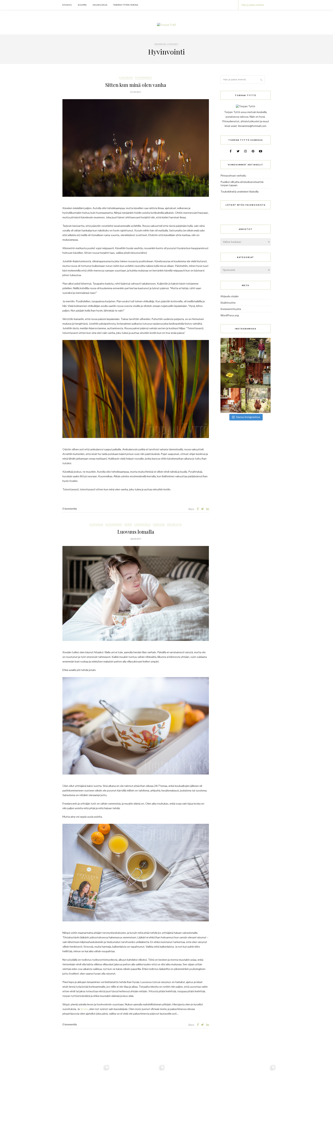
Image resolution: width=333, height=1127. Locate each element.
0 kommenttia (69, 508)
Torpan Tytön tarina (125, 5)
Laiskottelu (142, 524)
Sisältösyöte (227, 302)
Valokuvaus (100, 5)
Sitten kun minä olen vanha (135, 84)
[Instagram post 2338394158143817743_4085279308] (233, 375)
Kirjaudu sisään (229, 296)
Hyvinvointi (143, 77)
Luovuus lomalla (135, 531)
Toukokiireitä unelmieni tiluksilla (239, 191)
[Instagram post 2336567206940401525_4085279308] (233, 400)
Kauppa (82, 5)
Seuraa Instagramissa (248, 417)
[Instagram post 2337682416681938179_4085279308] (258, 375)
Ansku (84, 1009)
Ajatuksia (126, 77)
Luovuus (159, 524)
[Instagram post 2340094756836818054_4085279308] (258, 350)
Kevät (128, 524)
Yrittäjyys (174, 524)
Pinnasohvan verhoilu (233, 175)
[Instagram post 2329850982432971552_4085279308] (258, 400)
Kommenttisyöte (230, 309)
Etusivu (67, 5)
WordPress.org (229, 315)
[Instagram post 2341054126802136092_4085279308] (233, 350)
